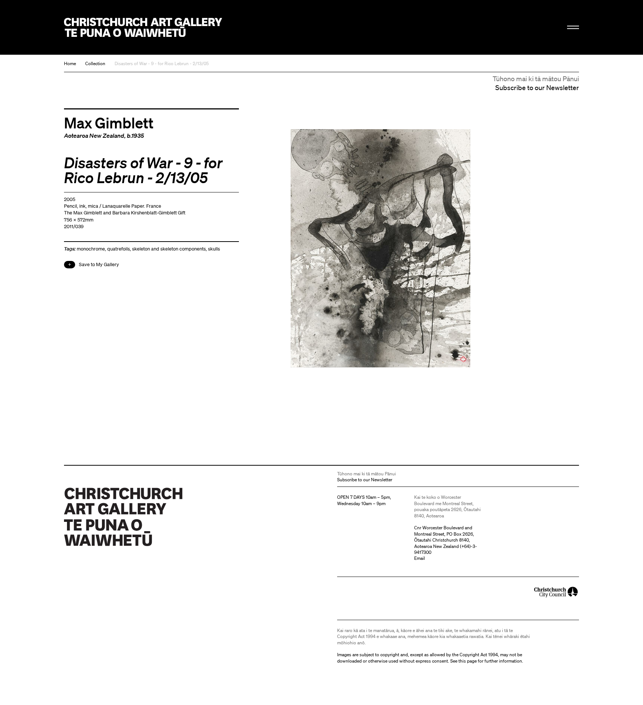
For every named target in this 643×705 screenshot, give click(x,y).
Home (70, 63)
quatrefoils (118, 249)
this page (467, 661)
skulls (214, 249)
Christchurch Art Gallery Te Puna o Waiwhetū (143, 27)
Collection (95, 63)
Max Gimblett (109, 122)
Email (419, 558)
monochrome (91, 249)
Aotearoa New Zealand (94, 135)
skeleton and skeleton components (169, 249)
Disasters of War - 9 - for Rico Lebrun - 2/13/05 (162, 63)
